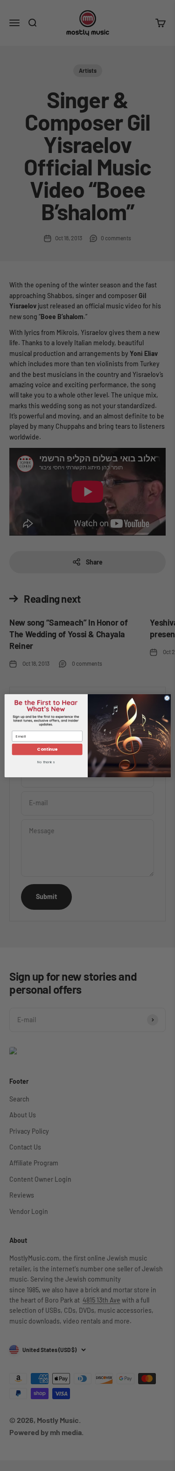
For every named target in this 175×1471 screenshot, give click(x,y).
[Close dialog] (167, 698)
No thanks (45, 762)
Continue (47, 749)
